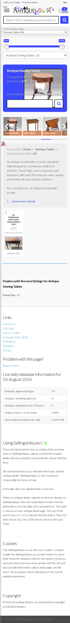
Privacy (7, 350)
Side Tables (30, 133)
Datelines (8, 346)
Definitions (9, 341)
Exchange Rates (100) (15, 337)
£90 (24, 81)
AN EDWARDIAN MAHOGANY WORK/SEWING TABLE (13, 219)
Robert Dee (13, 253)
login (65, 2)
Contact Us (9, 324)
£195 (34, 81)
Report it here (11, 365)
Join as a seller (11, 332)
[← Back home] (29, 10)
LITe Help (8, 328)
